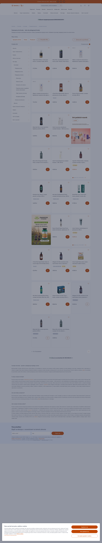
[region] (51, 532)
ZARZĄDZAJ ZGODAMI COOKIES (84, 536)
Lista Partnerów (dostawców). (10, 535)
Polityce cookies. (20, 533)
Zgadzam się (84, 527)
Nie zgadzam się (84, 531)
